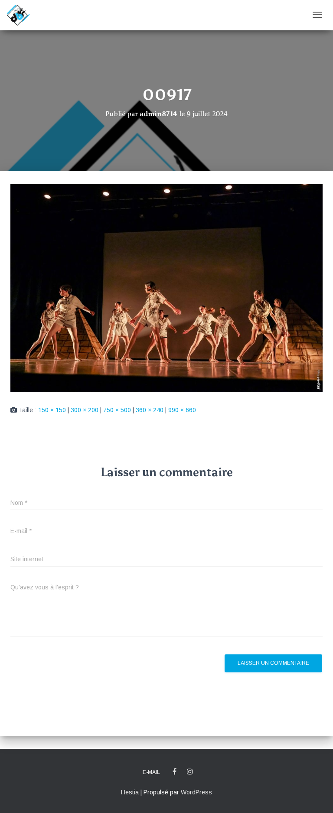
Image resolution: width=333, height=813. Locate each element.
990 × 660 (182, 409)
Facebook (174, 772)
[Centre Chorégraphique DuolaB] (18, 15)
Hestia (130, 792)
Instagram (190, 772)
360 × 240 (149, 409)
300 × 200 (84, 409)
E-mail (151, 772)
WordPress (196, 792)
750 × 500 (117, 409)
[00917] (166, 287)
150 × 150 (52, 409)
